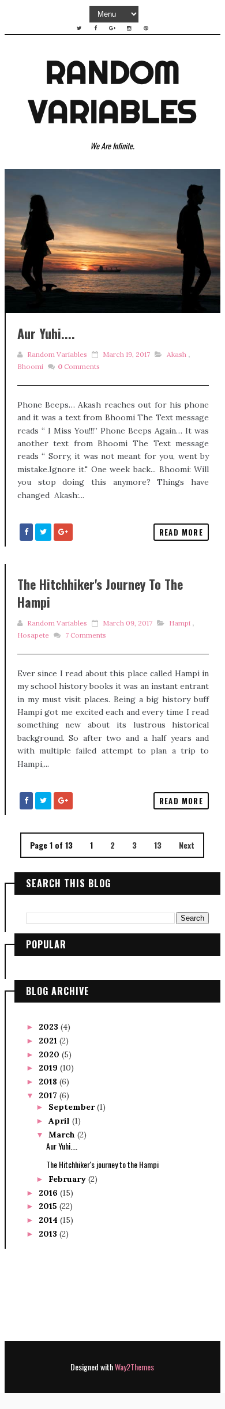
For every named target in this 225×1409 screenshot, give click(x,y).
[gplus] (112, 28)
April (60, 1121)
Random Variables (112, 91)
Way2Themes (134, 1367)
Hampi (179, 623)
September (72, 1107)
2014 (49, 1220)
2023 (50, 1027)
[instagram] (129, 28)
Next (186, 845)
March (62, 1134)
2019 (49, 1068)
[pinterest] (146, 28)
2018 (49, 1081)
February (68, 1179)
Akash (176, 354)
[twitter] (79, 28)
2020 (50, 1054)
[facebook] (96, 28)
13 (158, 845)
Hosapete (33, 635)
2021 (49, 1040)
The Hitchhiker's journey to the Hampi (100, 593)
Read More (181, 532)
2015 (49, 1206)
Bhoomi (30, 366)
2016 (49, 1193)
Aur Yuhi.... (46, 333)
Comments (79, 366)
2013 (49, 1234)
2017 (49, 1095)
